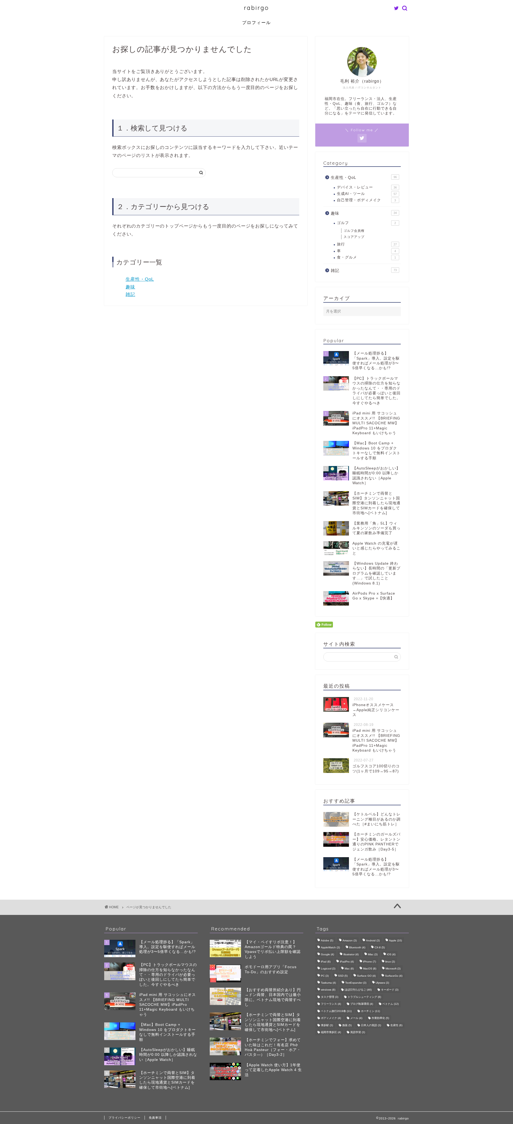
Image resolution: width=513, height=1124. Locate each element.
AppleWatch (330, 947)
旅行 (367, 244)
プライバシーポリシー (124, 1117)
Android (373, 940)
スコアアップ (354, 237)
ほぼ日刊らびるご (358, 989)
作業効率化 (380, 1018)
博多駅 (327, 1025)
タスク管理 (329, 996)
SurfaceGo (393, 975)
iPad (326, 961)
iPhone (369, 961)
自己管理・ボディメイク (366, 200)
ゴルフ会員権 (354, 231)
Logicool (328, 968)
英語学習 (357, 1032)
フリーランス (331, 1004)
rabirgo (256, 7)
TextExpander (355, 982)
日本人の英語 (371, 1025)
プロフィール (256, 22)
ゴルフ (366, 223)
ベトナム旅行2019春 (336, 1011)
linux (390, 961)
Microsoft (393, 968)
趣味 (130, 287)
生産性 (396, 1025)
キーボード (389, 989)
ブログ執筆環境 (361, 1004)
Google (327, 954)
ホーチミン (370, 1011)
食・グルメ (366, 257)
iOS (391, 954)
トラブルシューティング (364, 996)
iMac (373, 954)
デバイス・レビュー (367, 187)
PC (325, 975)
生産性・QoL (140, 279)
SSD (343, 975)
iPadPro (347, 961)
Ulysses (382, 982)
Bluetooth (357, 947)
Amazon (350, 940)
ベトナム (390, 1004)
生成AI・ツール (367, 194)
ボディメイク (331, 1018)
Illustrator (351, 954)
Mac (349, 968)
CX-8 (380, 947)
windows (328, 989)
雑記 (130, 294)
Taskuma (328, 982)
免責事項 (155, 1117)
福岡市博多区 (331, 1032)
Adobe (327, 940)
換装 (347, 1025)
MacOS (369, 968)
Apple (395, 940)
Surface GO (366, 975)
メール (356, 1018)
